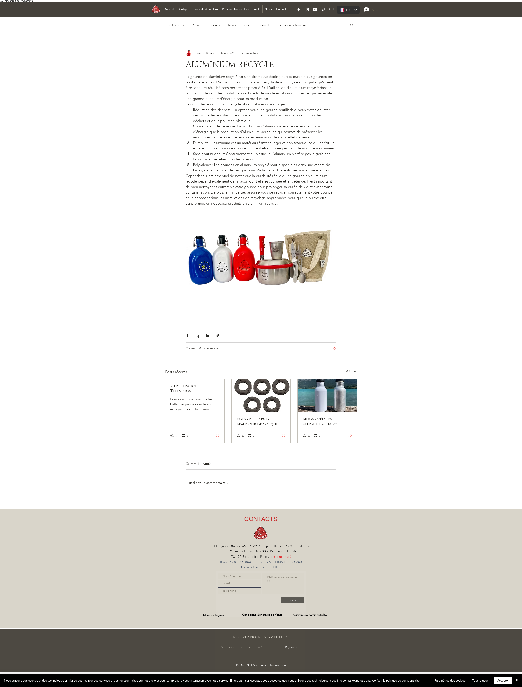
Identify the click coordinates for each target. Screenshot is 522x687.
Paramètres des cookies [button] (450, 680)
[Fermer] (517, 680)
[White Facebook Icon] (298, 9)
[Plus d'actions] (334, 52)
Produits (214, 25)
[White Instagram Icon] (306, 9)
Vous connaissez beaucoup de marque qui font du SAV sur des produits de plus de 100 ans (260, 422)
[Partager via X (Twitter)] (197, 336)
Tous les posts (174, 25)
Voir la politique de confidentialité (398, 680)
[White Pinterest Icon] (323, 9)
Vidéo (248, 25)
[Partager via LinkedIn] (207, 336)
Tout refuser (480, 680)
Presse (196, 25)
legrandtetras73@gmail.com (286, 546)
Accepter (503, 680)
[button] (331, 9)
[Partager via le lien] (217, 336)
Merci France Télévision (183, 389)
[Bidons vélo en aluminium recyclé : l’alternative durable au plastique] (327, 395)
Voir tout (351, 371)
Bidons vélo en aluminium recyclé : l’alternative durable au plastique (327, 422)
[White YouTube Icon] (314, 9)
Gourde (265, 25)
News (232, 25)
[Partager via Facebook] (187, 336)
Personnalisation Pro (292, 25)
